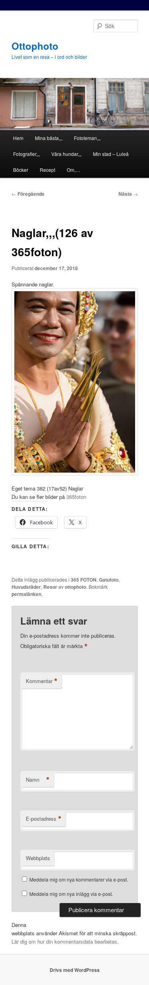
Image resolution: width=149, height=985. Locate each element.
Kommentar (42, 681)
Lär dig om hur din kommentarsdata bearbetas (64, 941)
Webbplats (38, 858)
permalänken (26, 594)
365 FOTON (84, 579)
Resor (50, 586)
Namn (38, 779)
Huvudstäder (26, 586)
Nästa (128, 193)
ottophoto (75, 586)
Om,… (73, 169)
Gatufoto (108, 579)
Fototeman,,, (87, 137)
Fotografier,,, (26, 153)
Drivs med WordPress (75, 969)
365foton (76, 496)
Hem (18, 137)
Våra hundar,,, (66, 153)
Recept (47, 169)
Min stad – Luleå (111, 153)
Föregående (28, 193)
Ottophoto (35, 46)
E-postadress (44, 818)
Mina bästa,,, (48, 137)
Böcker (20, 169)
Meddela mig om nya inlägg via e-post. (71, 893)
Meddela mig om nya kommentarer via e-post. (78, 879)
